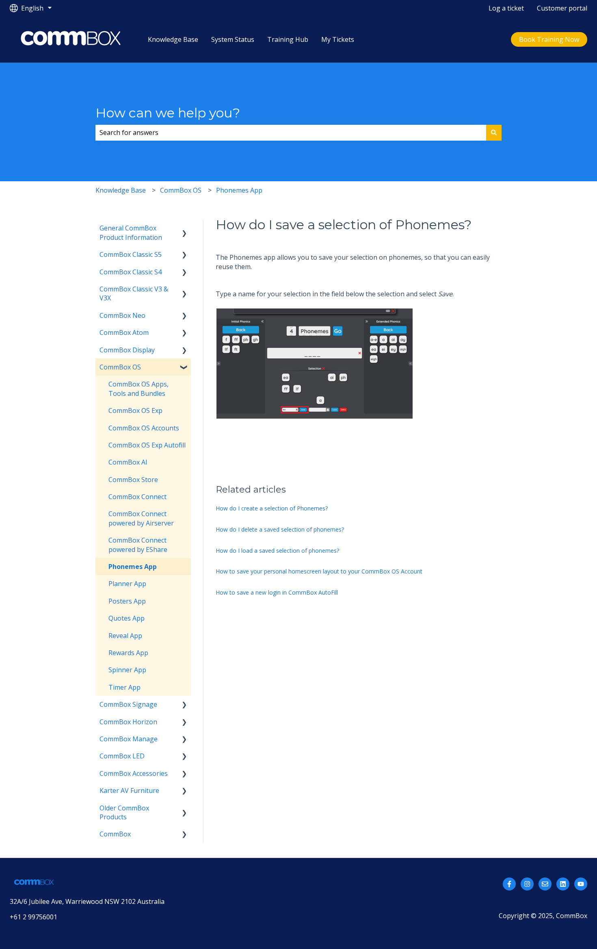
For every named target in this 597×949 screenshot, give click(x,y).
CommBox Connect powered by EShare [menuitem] (137, 545)
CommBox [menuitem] (115, 834)
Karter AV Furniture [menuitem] (129, 790)
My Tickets (337, 39)
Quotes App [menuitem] (126, 618)
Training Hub (287, 39)
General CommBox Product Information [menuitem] (131, 232)
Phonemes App (239, 190)
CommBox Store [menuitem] (133, 479)
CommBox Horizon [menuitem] (128, 721)
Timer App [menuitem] (124, 687)
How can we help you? (167, 113)
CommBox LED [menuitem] (122, 755)
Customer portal (562, 8)
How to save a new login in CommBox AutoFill (277, 592)
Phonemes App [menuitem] (132, 566)
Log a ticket (506, 8)
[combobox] (290, 132)
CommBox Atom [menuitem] (124, 332)
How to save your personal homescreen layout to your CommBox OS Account (319, 571)
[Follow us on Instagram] (527, 883)
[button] (184, 228)
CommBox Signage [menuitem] (128, 704)
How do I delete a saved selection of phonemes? (280, 529)
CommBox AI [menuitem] (127, 462)
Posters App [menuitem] (127, 601)
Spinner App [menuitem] (127, 669)
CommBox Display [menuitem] (127, 349)
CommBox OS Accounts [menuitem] (143, 427)
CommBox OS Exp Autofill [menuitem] (147, 445)
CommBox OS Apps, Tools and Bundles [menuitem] (138, 388)
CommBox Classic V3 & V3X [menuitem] (134, 293)
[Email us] (545, 883)
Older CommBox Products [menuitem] (124, 812)
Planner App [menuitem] (127, 583)
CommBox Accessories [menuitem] (134, 773)
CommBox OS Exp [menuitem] (135, 410)
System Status (232, 39)
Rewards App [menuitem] (128, 652)
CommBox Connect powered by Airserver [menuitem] (141, 518)
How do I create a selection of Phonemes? (272, 508)
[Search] (494, 132)
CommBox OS (180, 190)
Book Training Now (549, 39)
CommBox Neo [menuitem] (122, 315)
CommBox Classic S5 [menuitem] (131, 254)
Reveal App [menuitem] (125, 635)
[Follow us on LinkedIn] (562, 883)
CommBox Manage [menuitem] (129, 738)
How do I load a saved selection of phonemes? (277, 550)
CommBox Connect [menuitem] (137, 496)
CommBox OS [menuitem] (120, 367)
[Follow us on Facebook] (509, 883)
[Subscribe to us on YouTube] (580, 883)
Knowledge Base (173, 39)
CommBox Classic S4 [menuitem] (131, 271)
